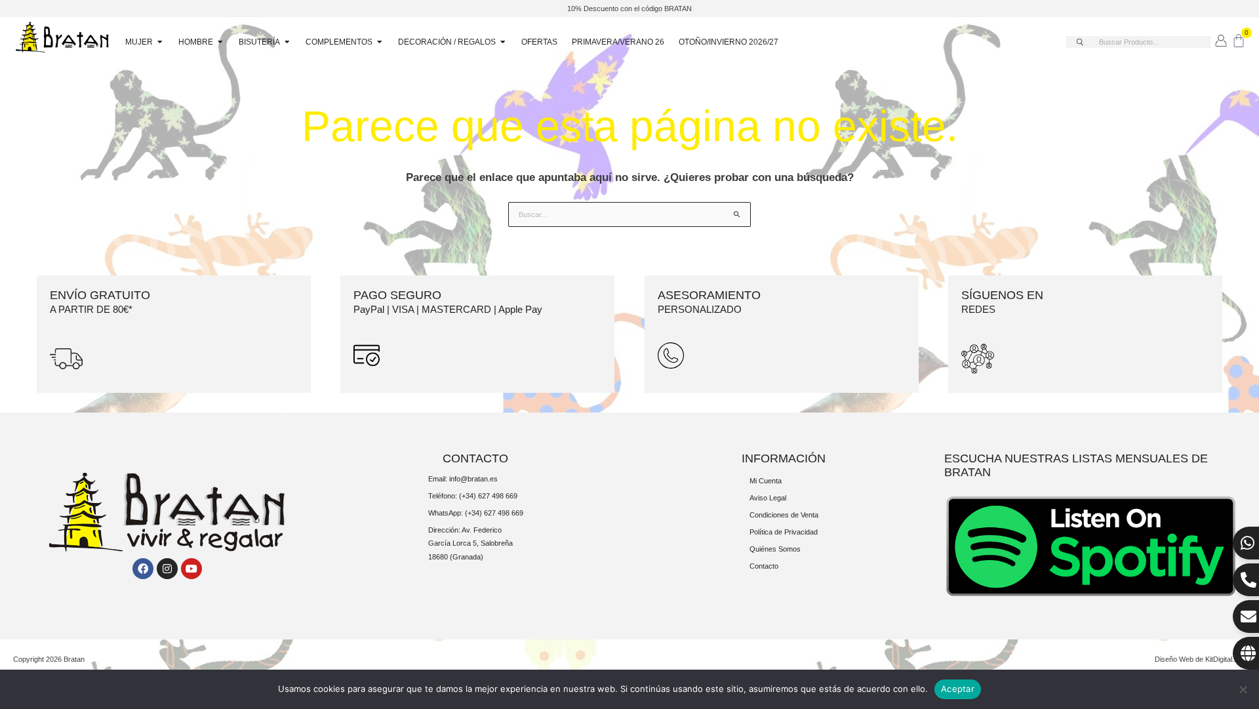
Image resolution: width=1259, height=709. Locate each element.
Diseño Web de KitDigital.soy (1200, 659)
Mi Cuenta (765, 481)
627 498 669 (497, 496)
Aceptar (957, 688)
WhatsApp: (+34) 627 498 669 (475, 513)
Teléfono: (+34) (453, 496)
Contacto (763, 566)
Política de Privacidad (783, 532)
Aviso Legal (767, 498)
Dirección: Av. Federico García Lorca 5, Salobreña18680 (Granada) (470, 543)
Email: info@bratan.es (463, 479)
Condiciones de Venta (783, 515)
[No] (1242, 689)
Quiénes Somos (775, 549)
